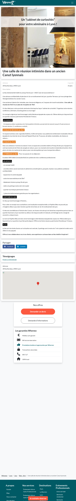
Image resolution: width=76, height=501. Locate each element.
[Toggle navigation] (72, 3)
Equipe (8, 489)
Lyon (41, 495)
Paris (41, 489)
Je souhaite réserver (38, 498)
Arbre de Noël (61, 491)
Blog (7, 493)
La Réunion (43, 492)
